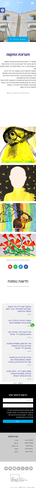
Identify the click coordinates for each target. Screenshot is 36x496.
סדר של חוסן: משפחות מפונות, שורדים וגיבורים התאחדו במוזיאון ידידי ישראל (18, 345)
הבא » (15, 383)
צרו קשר (9, 93)
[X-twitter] (23, 468)
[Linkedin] (10, 468)
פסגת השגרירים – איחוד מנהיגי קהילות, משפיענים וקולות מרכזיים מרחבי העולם (18, 373)
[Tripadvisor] (6, 468)
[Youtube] (14, 468)
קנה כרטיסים (13, 436)
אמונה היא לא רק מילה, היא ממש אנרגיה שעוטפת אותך (20, 321)
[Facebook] (31, 468)
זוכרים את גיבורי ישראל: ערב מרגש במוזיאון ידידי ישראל (19, 333)
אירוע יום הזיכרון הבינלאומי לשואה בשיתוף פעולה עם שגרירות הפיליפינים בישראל (19, 359)
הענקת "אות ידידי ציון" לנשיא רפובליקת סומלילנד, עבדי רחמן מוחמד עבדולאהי (18, 308)
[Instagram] (27, 468)
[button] (32, 3)
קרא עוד (29, 314)
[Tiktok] (18, 468)
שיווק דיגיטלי (13, 487)
